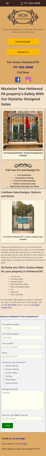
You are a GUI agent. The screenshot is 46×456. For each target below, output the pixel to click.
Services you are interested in (14, 362)
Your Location (7, 343)
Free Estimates (23, 41)
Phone (4, 353)
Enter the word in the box (15, 415)
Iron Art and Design (17, 438)
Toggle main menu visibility (7, 3)
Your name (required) (10, 324)
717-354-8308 (32, 3)
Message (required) (10, 389)
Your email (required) (10, 334)
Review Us (23, 52)
